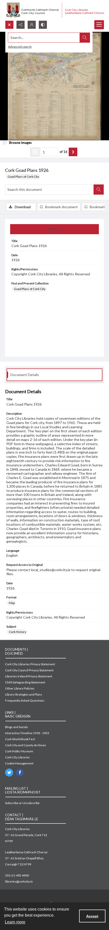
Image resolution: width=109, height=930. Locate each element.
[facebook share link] (20, 772)
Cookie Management (19, 763)
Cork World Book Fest (20, 739)
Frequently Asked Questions (24, 700)
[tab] (54, 229)
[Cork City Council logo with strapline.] (54, 10)
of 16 (63, 152)
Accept (92, 916)
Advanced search (20, 46)
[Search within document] (99, 189)
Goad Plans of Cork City (23, 176)
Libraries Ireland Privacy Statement (28, 676)
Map (12, 603)
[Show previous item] (35, 152)
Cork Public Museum (19, 751)
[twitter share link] (9, 772)
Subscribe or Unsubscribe (22, 803)
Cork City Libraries (17, 757)
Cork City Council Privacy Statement (29, 670)
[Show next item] (73, 152)
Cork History (17, 632)
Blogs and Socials (16, 727)
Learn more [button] (15, 922)
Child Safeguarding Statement (25, 682)
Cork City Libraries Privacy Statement (30, 664)
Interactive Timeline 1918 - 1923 (27, 733)
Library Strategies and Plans (23, 694)
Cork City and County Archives (25, 745)
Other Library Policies (19, 688)
